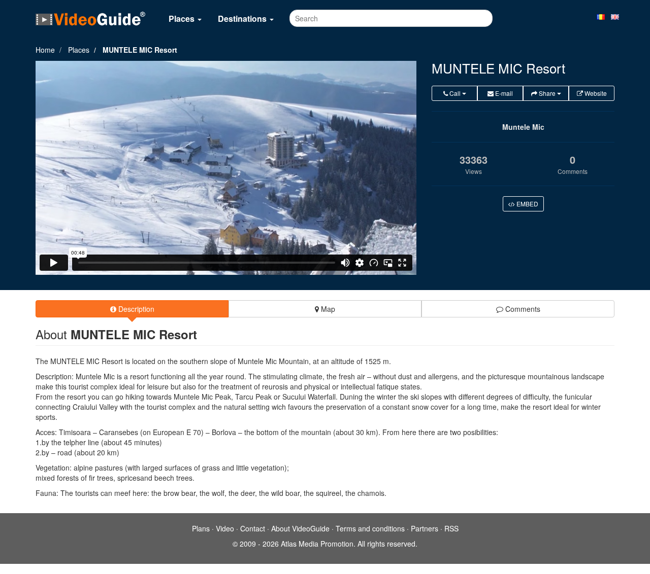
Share (547, 93)
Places (78, 50)
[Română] (601, 16)
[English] (615, 16)
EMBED (526, 203)
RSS (451, 528)
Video (225, 528)
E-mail (503, 93)
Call (455, 93)
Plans (201, 528)
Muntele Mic (523, 127)
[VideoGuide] (90, 18)
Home (45, 50)
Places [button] (183, 18)
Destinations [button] (243, 18)
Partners (424, 528)
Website (595, 93)
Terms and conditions (370, 528)
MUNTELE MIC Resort (140, 50)
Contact (252, 528)
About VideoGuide (300, 528)
